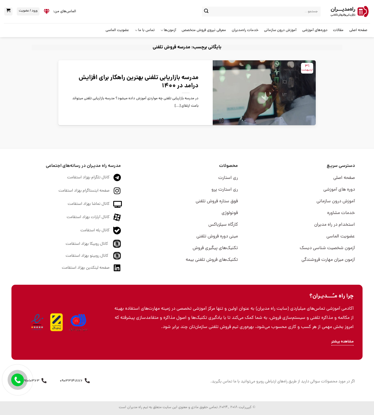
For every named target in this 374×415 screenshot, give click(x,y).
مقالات (338, 30)
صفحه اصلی (358, 30)
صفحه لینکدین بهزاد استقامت (85, 268)
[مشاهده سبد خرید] (8, 11)
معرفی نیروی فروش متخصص (204, 30)
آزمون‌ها (170, 30)
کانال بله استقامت (94, 230)
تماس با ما (146, 30)
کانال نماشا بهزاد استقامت (88, 204)
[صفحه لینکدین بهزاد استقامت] (117, 268)
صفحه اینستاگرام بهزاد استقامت (84, 191)
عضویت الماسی (117, 30)
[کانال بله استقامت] (117, 230)
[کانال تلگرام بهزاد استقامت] (117, 177)
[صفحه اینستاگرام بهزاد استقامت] (117, 191)
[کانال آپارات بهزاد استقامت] (117, 217)
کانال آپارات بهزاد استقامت (88, 217)
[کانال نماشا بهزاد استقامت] (117, 204)
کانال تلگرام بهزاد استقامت (88, 178)
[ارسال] (206, 11)
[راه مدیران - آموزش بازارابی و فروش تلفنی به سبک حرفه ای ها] (349, 11)
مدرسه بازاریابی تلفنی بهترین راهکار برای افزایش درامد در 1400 (138, 82)
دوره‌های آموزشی (314, 30)
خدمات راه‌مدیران (245, 30)
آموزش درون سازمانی (280, 30)
